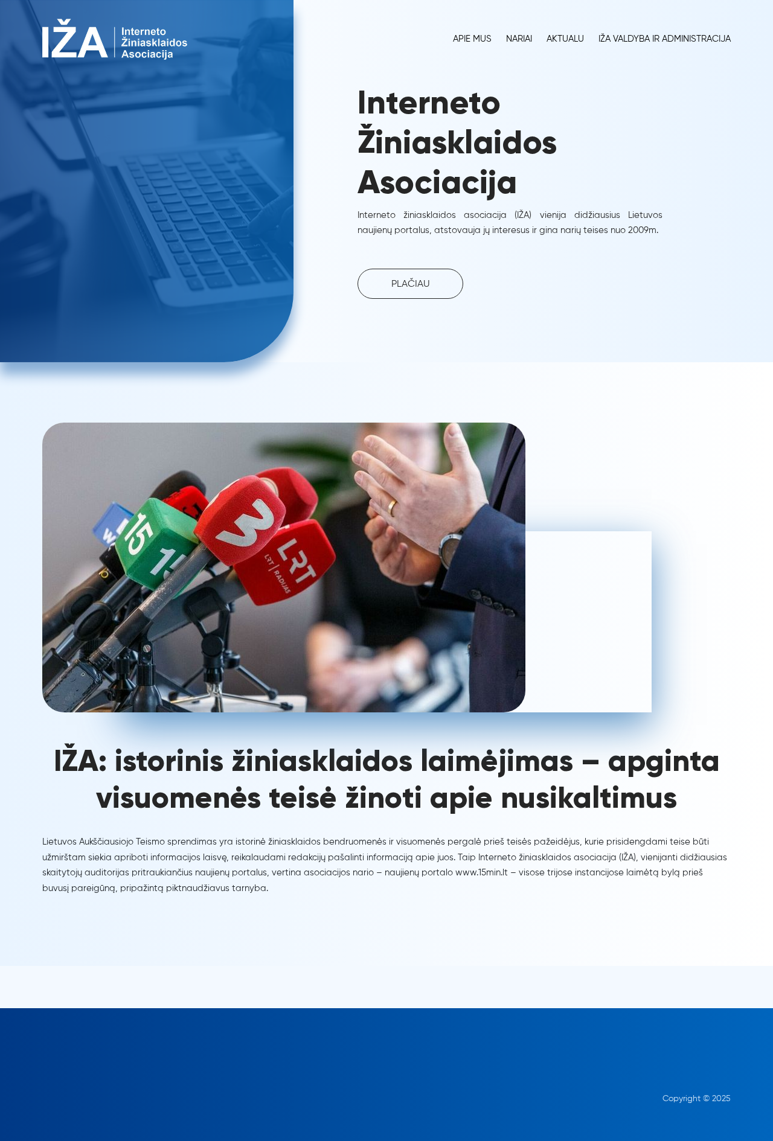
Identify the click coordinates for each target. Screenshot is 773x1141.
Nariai (519, 38)
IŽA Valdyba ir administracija (664, 38)
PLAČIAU (410, 284)
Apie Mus (472, 38)
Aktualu (565, 38)
